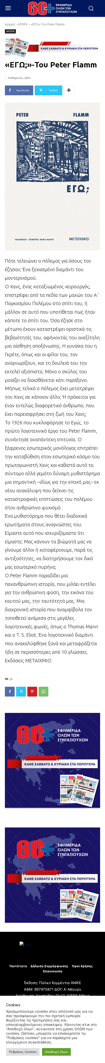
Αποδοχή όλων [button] (56, 1052)
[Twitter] (21, 692)
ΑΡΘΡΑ (23, 24)
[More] (69, 90)
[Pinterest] (32, 692)
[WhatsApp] (43, 692)
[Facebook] (10, 692)
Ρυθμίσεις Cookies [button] (23, 1052)
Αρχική (10, 24)
